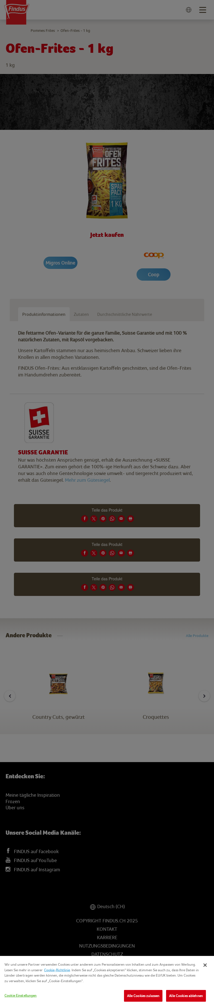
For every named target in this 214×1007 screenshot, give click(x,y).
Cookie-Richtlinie (57, 970)
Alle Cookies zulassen (143, 996)
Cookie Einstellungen (20, 995)
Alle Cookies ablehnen (186, 996)
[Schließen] (205, 965)
